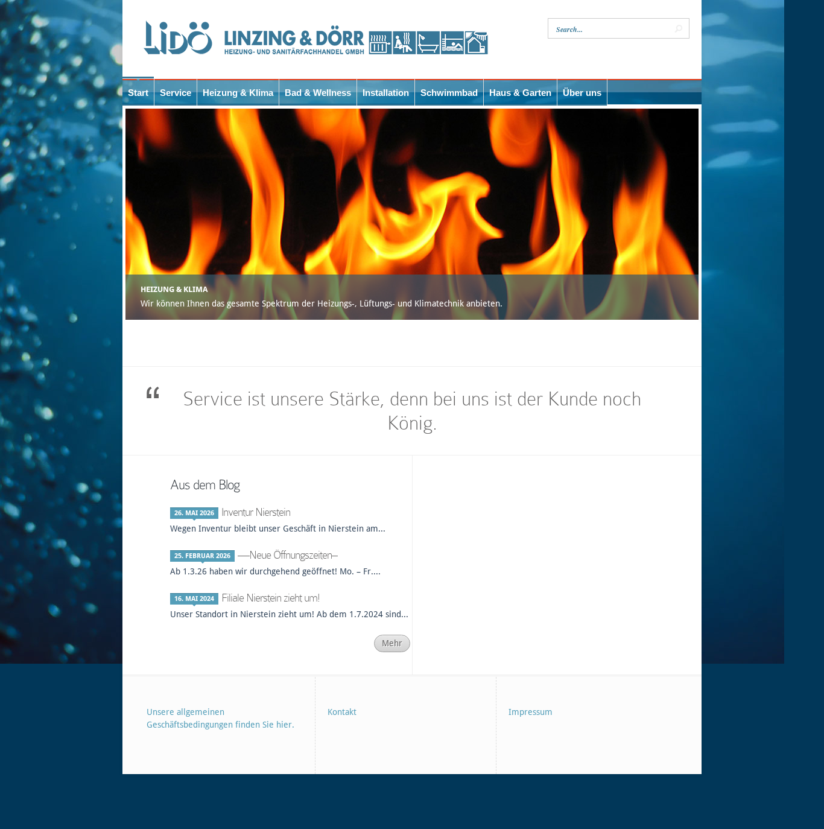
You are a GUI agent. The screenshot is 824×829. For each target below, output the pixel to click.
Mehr (392, 643)
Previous (130, 214)
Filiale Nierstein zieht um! (270, 597)
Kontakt (342, 712)
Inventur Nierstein (255, 512)
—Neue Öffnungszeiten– (287, 554)
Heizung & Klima (174, 289)
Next (694, 214)
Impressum (531, 712)
